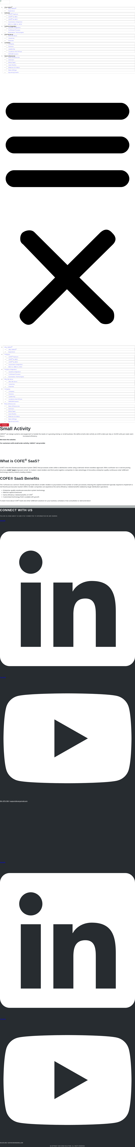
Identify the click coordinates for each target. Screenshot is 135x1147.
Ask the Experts (5, 504)
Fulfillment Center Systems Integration (13, 450)
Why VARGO (12, 8)
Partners (11, 46)
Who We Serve (12, 35)
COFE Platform (13, 14)
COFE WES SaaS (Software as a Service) (14, 454)
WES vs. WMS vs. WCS (15, 24)
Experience (11, 11)
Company (11, 44)
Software (7, 354)
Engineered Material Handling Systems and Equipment (19, 447)
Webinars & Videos (14, 67)
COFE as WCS (13, 19)
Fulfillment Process (14, 30)
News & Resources (14, 57)
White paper (12, 62)
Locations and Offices (15, 51)
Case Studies (12, 65)
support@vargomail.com (19, 801)
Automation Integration (15, 22)
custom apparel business (13, 436)
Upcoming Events (13, 72)
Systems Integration (14, 27)
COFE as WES (12, 16)
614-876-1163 (4, 801)
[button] (67, 210)
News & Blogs (12, 70)
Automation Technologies (16, 32)
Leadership (11, 49)
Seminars (11, 59)
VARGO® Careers (13, 54)
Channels (11, 40)
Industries (11, 38)
